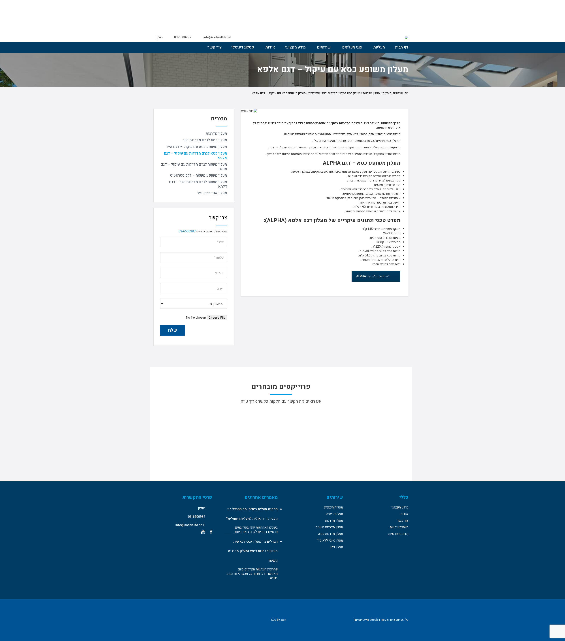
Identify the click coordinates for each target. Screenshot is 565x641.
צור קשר (214, 47)
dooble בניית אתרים (367, 620)
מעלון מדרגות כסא (330, 533)
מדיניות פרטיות (398, 533)
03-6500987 (187, 231)
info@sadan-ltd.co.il (217, 37)
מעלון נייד (336, 547)
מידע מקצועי (295, 47)
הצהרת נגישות (399, 527)
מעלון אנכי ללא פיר (212, 193)
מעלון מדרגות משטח (329, 527)
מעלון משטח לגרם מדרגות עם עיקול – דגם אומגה (194, 167)
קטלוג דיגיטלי (243, 47)
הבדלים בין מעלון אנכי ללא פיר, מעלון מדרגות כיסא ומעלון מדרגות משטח (253, 551)
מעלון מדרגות (216, 133)
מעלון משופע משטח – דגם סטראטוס (198, 175)
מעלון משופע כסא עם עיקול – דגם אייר (196, 147)
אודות (270, 47)
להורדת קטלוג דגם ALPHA (373, 276)
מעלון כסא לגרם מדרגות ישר (205, 140)
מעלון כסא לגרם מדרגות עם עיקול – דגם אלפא (195, 156)
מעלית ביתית (334, 514)
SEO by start (279, 620)
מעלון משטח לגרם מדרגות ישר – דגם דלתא (198, 184)
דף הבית (401, 47)
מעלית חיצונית (333, 507)
